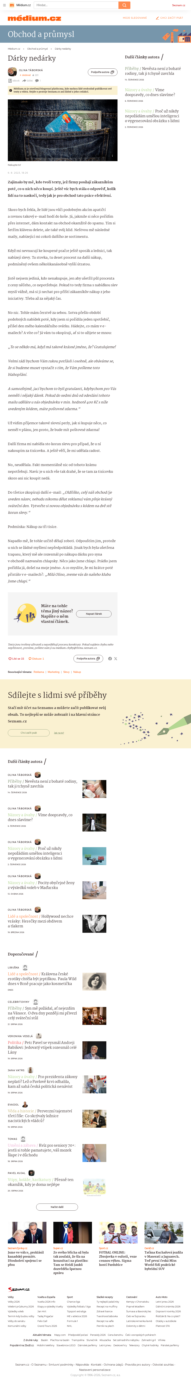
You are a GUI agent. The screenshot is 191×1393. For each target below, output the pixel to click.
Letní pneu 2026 (165, 1301)
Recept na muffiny (107, 1306)
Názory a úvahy (138, 90)
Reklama (39, 671)
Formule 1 (72, 1321)
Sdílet (30, 80)
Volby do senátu (16, 1321)
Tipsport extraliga (76, 1311)
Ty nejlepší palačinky (108, 1301)
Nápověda (82, 1364)
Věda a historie (21, 1111)
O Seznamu (38, 1364)
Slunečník (92, 1340)
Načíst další (57, 1207)
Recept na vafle (105, 1321)
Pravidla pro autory (137, 1364)
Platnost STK (163, 1326)
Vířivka (161, 1340)
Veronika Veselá (20, 1036)
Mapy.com (60, 1335)
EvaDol (13, 1104)
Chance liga (73, 1301)
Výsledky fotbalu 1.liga (79, 1306)
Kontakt (96, 1364)
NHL (69, 1326)
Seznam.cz (178, 5)
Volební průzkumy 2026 (21, 1306)
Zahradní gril (149, 1340)
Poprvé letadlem (135, 1306)
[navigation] (4, 5)
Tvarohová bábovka (107, 1316)
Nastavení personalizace (94, 1370)
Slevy (66, 671)
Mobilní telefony (45, 1345)
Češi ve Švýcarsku (135, 1316)
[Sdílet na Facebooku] (110, 659)
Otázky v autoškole (166, 1321)
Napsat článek (94, 613)
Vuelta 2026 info (46, 1301)
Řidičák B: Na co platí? (168, 1316)
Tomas (12, 1139)
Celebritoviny (19, 1001)
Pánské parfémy (170, 1345)
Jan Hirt (41, 1311)
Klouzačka (105, 1340)
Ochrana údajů (113, 1364)
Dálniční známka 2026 (168, 1306)
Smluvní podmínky (61, 1364)
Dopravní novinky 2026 (168, 1311)
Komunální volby (17, 1326)
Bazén (44, 1340)
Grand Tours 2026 (47, 1326)
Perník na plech (105, 1326)
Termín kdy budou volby (21, 1316)
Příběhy (132, 69)
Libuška (13, 967)
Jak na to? (59, 733)
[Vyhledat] (124, 5)
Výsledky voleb (16, 1311)
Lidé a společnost (23, 917)
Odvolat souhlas (163, 1364)
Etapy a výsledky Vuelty (50, 1306)
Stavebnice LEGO (66, 1345)
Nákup (77, 671)
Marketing (54, 671)
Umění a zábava (22, 1146)
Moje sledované (135, 17)
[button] (63, 130)
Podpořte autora (100, 72)
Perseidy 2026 (98, 1335)
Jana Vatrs (16, 1070)
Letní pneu (105, 1345)
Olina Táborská (31, 70)
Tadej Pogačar (45, 1316)
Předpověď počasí (78, 1335)
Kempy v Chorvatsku (137, 1301)
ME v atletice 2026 (77, 1316)
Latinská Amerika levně (139, 1321)
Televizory (134, 1345)
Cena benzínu (115, 1335)
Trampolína (78, 1340)
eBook (16, 80)
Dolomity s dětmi (135, 1326)
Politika (14, 1043)
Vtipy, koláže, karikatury (29, 1180)
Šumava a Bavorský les (138, 1311)
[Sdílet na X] (116, 659)
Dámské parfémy (87, 1345)
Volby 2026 (14, 1301)
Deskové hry (120, 1345)
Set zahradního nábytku (126, 1340)
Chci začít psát (171, 17)
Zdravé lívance (104, 1311)
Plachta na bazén (59, 1340)
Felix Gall (42, 1321)
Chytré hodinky (150, 1345)
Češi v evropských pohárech (140, 1335)
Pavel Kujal (17, 1173)
